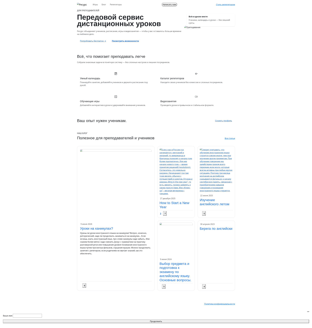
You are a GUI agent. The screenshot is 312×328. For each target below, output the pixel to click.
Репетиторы (116, 4)
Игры (95, 4)
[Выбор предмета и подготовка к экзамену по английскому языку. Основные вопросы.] (176, 239)
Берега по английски (216, 228)
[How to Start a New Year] (176, 171)
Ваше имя (7, 315)
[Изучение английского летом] (216, 170)
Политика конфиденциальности (219, 304)
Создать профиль (223, 120)
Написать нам (169, 4)
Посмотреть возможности (125, 41)
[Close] (308, 311)
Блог (104, 4)
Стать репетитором (225, 4)
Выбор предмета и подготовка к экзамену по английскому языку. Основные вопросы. (175, 272)
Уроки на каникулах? (96, 228)
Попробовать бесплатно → (93, 41)
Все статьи (230, 138)
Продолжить (156, 321)
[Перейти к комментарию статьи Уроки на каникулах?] (80, 285)
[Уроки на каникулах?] (115, 184)
